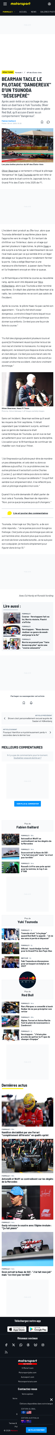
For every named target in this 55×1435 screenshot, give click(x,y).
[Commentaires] (49, 122)
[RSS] (6, 1352)
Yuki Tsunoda (25, 174)
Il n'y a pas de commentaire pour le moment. (27, 756)
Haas (46, 246)
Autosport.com (27, 1377)
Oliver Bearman (10, 170)
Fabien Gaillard (9, 121)
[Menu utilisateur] (49, 4)
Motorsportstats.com (27, 1381)
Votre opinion (27, 1394)
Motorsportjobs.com (27, 1372)
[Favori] (42, 122)
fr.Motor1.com (27, 1368)
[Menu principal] (5, 4)
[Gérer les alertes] (31, 703)
